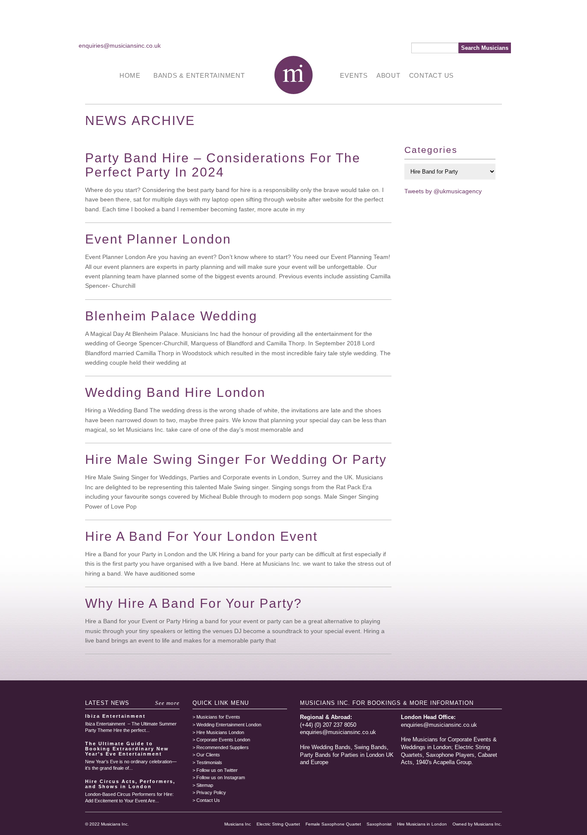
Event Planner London (158, 239)
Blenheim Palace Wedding (171, 316)
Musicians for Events (218, 716)
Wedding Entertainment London (228, 724)
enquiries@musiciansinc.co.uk (120, 45)
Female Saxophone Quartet (333, 824)
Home (130, 75)
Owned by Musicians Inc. (477, 824)
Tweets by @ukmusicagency (443, 191)
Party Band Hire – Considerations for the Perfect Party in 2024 (223, 165)
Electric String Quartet (278, 824)
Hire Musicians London (220, 732)
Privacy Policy (211, 792)
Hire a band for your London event (201, 536)
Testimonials (209, 762)
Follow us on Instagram (220, 777)
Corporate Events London (223, 739)
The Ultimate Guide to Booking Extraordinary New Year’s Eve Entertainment (127, 748)
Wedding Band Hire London (175, 392)
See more (167, 703)
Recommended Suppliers (222, 747)
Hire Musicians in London (422, 824)
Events (354, 75)
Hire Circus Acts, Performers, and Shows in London (130, 784)
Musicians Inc (237, 824)
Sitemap (204, 785)
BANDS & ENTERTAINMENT (199, 75)
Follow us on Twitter (217, 770)
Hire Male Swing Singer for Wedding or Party (236, 459)
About (388, 75)
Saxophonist (379, 824)
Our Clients (208, 754)
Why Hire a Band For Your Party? (193, 603)
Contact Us (431, 75)
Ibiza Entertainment (115, 716)
